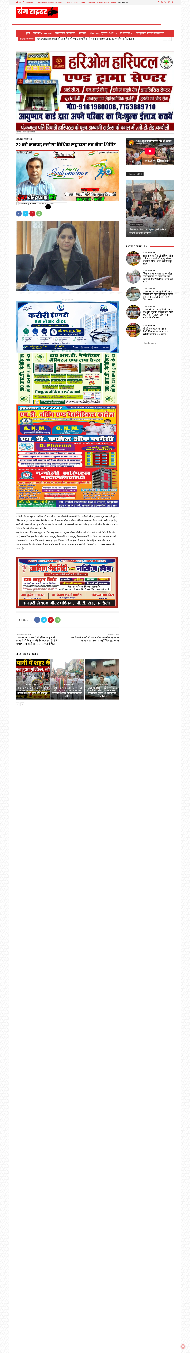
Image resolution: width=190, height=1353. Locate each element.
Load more (149, 343)
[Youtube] (172, 2)
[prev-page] (17, 704)
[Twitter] (165, 2)
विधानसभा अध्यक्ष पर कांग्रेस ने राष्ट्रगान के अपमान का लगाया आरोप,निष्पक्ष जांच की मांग (67, 691)
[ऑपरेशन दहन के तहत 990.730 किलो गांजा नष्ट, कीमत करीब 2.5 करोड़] (133, 330)
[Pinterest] (32, 213)
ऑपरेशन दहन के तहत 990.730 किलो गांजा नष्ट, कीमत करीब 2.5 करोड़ (156, 331)
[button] (170, 24)
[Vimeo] (169, 2)
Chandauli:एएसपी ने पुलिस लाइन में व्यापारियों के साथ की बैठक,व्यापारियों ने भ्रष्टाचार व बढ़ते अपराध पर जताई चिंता (36, 640)
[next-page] (22, 704)
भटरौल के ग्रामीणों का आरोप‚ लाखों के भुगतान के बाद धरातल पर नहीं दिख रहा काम (95, 639)
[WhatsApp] (39, 213)
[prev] (165, 39)
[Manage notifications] (183, 1346)
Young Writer (29, 132)
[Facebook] (158, 2)
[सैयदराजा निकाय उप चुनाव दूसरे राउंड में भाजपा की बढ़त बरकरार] (150, 208)
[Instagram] (162, 2)
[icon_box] (123, 2)
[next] (170, 39)
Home (18, 132)
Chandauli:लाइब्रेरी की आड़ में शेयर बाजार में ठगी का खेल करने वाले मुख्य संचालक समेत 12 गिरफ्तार (158, 313)
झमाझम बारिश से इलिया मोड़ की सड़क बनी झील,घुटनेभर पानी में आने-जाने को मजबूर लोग (84, 38)
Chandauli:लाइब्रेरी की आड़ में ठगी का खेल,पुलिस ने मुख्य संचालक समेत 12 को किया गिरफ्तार (102, 691)
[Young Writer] (18, 203)
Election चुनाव (136, 225)
